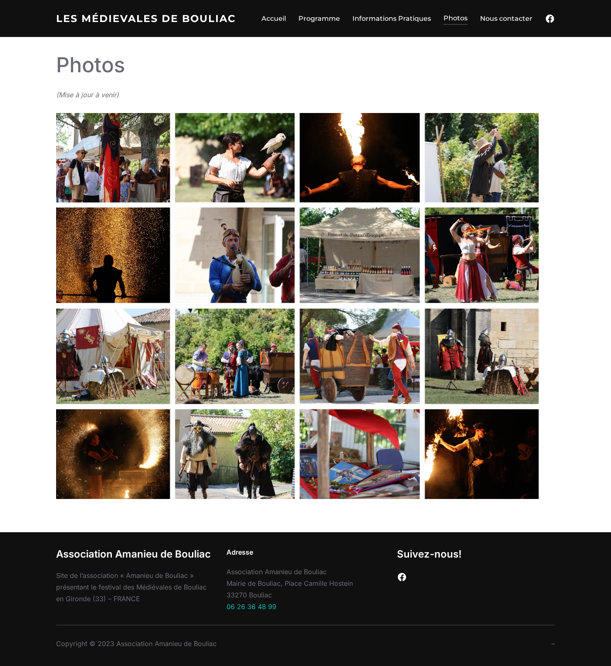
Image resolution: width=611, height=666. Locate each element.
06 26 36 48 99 (251, 606)
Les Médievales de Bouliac (146, 18)
